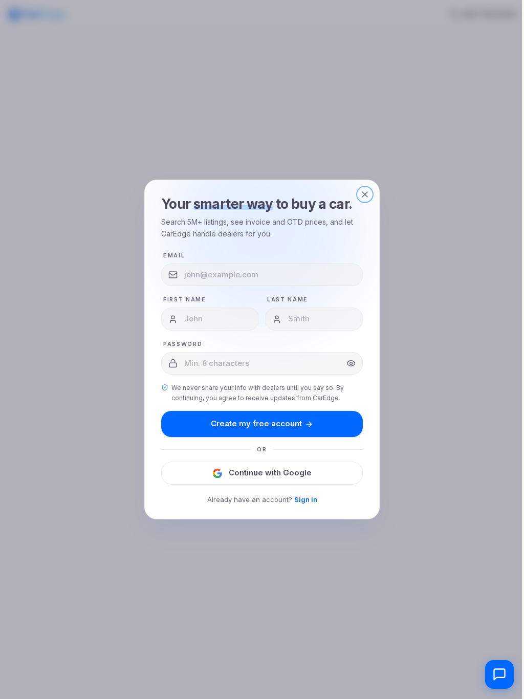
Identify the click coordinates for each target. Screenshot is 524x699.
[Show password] (351, 363)
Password (182, 343)
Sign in (305, 499)
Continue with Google (270, 472)
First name (184, 299)
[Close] (365, 194)
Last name (287, 299)
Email (174, 255)
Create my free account (256, 423)
